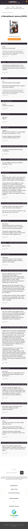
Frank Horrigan (5, 127)
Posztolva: (10, 45)
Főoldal (8, 7)
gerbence (4, 159)
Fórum (12, 7)
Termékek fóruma (8, 8)
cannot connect (5, 114)
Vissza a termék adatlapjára (15, 39)
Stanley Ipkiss (5, 43)
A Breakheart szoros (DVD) (18, 8)
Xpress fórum (19, 7)
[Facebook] (14, 501)
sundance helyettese (7, 101)
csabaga (4, 62)
